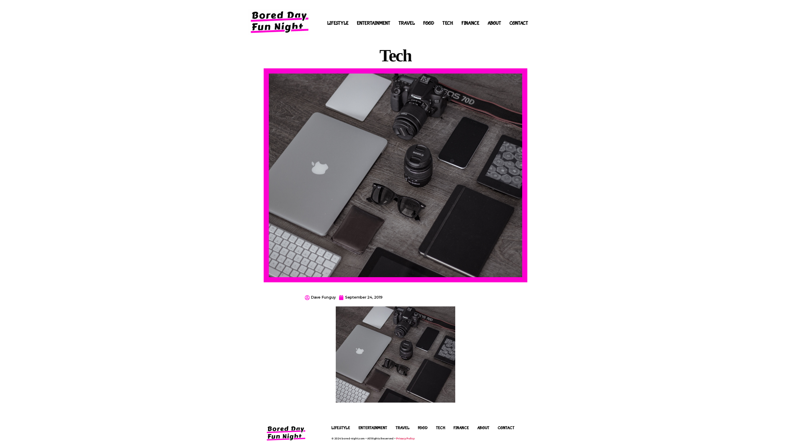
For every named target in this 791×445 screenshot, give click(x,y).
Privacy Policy (405, 438)
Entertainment (373, 23)
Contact (518, 23)
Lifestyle (338, 23)
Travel (407, 23)
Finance (470, 23)
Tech (447, 23)
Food (428, 23)
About (494, 23)
